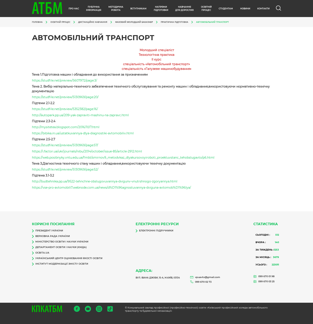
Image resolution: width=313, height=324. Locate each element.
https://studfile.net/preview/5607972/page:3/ (64, 80)
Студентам (226, 8)
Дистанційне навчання (92, 21)
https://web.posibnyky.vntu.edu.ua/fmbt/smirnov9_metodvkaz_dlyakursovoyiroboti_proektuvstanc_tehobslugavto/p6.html (123, 157)
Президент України (49, 230)
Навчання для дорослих (184, 8)
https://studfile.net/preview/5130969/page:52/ (65, 169)
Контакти (263, 8)
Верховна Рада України (52, 236)
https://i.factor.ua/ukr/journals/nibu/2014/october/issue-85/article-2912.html (87, 151)
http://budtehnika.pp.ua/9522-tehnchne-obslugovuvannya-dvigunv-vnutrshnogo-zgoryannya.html (104, 181)
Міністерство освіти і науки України (61, 241)
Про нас (74, 8)
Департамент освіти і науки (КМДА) (61, 247)
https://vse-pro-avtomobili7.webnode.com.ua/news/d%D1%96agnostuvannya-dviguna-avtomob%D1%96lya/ (111, 187)
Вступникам (138, 8)
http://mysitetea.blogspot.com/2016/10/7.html (65, 127)
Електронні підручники (156, 230)
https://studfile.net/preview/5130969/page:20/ (65, 97)
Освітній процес (206, 8)
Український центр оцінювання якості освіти (68, 258)
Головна (37, 21)
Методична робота (115, 8)
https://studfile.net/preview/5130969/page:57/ (65, 145)
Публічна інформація (93, 8)
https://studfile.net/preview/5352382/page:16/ (65, 109)
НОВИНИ (245, 8)
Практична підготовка (174, 21)
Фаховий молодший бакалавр (134, 21)
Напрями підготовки (161, 8)
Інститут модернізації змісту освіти (61, 263)
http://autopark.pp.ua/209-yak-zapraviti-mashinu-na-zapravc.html (80, 115)
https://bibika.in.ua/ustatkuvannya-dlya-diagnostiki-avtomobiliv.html (83, 133)
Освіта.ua (42, 252)
